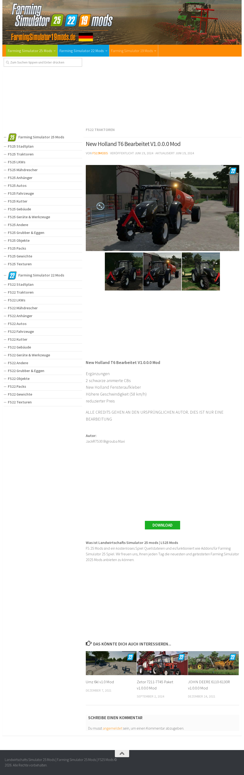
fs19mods (100, 153)
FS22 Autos (17, 323)
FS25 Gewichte (20, 256)
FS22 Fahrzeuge (21, 331)
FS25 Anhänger (20, 177)
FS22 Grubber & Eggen (26, 370)
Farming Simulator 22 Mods (81, 50)
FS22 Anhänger (20, 315)
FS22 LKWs (16, 300)
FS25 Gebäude (19, 209)
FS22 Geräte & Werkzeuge (29, 355)
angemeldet (112, 728)
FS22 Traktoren (100, 129)
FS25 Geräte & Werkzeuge (29, 216)
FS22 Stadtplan (21, 284)
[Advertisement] (162, 91)
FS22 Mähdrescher (23, 307)
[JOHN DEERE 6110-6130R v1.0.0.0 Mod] (213, 663)
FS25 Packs (17, 248)
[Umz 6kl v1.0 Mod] (111, 663)
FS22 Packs (17, 386)
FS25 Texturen (20, 264)
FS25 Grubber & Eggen (26, 232)
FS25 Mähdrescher (23, 169)
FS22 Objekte (19, 378)
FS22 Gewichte (20, 394)
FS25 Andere (18, 224)
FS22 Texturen (20, 402)
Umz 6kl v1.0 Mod (100, 681)
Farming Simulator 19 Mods (132, 50)
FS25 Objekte (19, 240)
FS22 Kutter (17, 339)
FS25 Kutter (17, 201)
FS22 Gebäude (19, 347)
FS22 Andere (18, 362)
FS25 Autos (17, 185)
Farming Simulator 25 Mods (30, 50)
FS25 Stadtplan (21, 146)
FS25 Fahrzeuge (21, 193)
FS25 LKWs (16, 162)
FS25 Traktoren (21, 154)
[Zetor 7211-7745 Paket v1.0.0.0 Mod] (162, 663)
